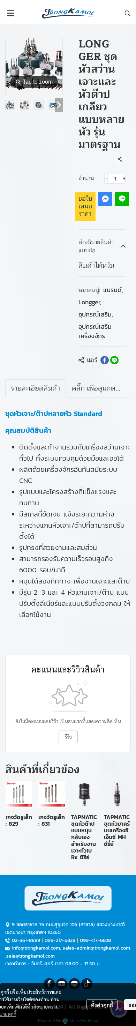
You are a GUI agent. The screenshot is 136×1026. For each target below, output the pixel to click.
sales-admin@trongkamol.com (96, 948)
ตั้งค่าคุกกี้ (102, 1005)
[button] (128, 13)
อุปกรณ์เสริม (95, 314)
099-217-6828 (60, 940)
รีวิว (68, 737)
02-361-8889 (26, 940)
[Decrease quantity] (106, 178)
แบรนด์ (113, 290)
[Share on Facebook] (104, 360)
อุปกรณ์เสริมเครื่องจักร (95, 331)
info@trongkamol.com (36, 948)
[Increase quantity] (124, 178)
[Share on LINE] (114, 360)
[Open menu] (10, 13)
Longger (89, 302)
